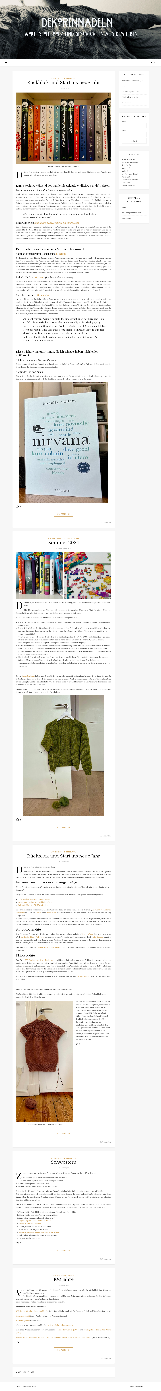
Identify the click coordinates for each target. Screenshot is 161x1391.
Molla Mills (126, 171)
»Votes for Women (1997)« (68, 1330)
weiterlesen (63, 514)
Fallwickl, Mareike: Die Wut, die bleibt (33, 905)
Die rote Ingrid (128, 91)
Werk (39, 913)
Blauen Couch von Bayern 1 (50, 947)
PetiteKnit (126, 177)
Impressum (126, 218)
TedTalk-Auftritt (83, 976)
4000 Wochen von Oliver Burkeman (38, 960)
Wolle (76, 538)
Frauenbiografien (23, 1320)
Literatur (71, 78)
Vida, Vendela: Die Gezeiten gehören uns (34, 899)
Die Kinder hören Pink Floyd (32, 937)
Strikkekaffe (126, 182)
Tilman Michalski (128, 185)
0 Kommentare (105, 522)
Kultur (71, 1275)
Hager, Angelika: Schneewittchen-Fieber (35, 1221)
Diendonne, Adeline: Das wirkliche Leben (35, 902)
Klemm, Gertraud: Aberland (30, 1223)
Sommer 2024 (63, 542)
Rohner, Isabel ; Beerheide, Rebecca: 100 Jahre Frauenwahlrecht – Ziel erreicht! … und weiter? (53, 1337)
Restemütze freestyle (130, 80)
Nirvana (38, 277)
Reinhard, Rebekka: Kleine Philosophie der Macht (39, 1232)
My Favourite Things (130, 174)
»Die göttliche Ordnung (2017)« (60, 1325)
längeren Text (87, 934)
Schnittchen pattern (130, 179)
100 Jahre (64, 1279)
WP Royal (32, 1387)
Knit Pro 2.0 (126, 165)
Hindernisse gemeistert (131, 97)
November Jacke (28, 676)
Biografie (61, 253)
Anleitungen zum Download (133, 212)
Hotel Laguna (98, 937)
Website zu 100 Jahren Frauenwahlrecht (32, 1311)
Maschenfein (127, 168)
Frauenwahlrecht (23, 1316)
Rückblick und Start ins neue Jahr (63, 82)
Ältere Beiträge (26, 1372)
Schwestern (63, 1162)
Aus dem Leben (58, 78)
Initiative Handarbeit (130, 162)
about (124, 207)
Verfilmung (51, 913)
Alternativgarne (128, 159)
